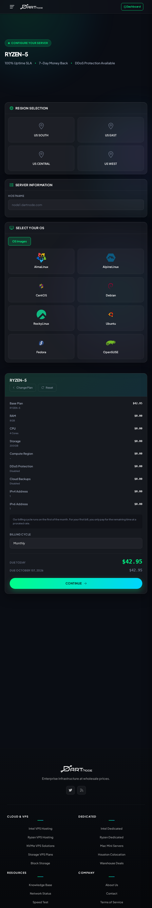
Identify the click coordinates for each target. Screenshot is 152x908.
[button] (12, 6)
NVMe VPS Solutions (40, 845)
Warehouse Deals (112, 863)
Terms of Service (111, 902)
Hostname (16, 195)
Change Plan (24, 387)
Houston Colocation (111, 854)
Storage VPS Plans (40, 854)
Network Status (40, 893)
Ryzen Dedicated (112, 837)
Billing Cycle (20, 534)
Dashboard (133, 6)
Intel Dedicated (112, 828)
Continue (74, 583)
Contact (111, 893)
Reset (49, 387)
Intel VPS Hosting (40, 828)
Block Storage (40, 863)
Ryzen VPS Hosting (40, 837)
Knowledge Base (40, 885)
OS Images (19, 241)
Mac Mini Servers (111, 845)
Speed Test (40, 902)
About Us (111, 885)
